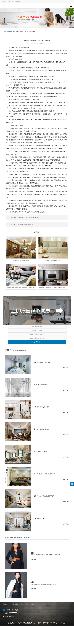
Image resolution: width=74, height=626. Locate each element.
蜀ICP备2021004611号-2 (50, 623)
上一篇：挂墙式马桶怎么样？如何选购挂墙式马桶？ (23, 218)
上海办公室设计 (15, 604)
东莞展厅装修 (24, 604)
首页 (5, 31)
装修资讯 (11, 31)
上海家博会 (32, 604)
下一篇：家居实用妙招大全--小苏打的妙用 (20, 224)
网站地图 (62, 623)
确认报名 (37, 342)
